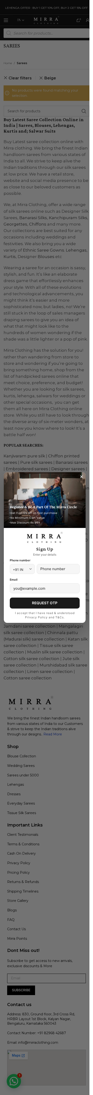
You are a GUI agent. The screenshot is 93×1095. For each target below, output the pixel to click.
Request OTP (44, 603)
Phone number (20, 560)
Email (13, 579)
